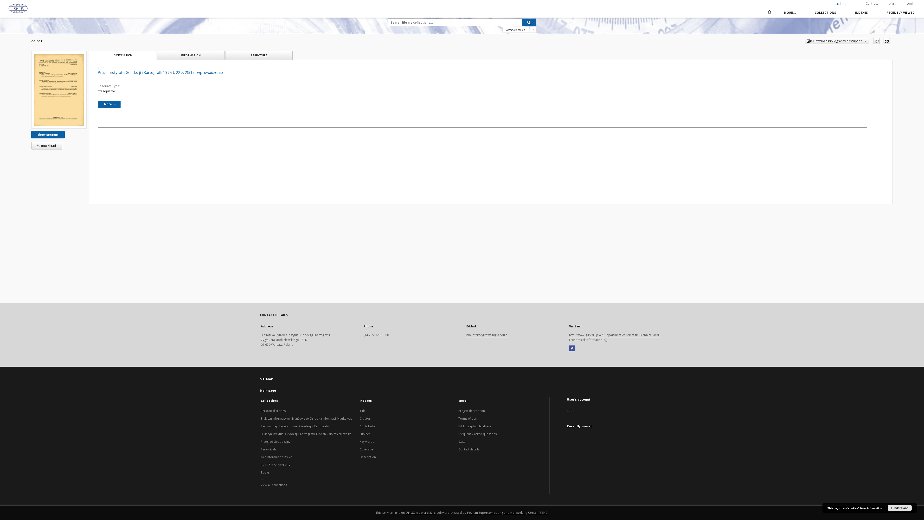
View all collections (274, 485)
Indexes (861, 13)
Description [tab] (123, 55)
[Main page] (769, 12)
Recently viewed (900, 13)
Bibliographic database (474, 426)
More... (790, 13)
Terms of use (467, 418)
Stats (461, 442)
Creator (365, 418)
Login (910, 3)
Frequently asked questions (477, 434)
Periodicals (268, 449)
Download (48, 146)
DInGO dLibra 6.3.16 (421, 513)
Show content (48, 135)
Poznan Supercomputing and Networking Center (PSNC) (507, 513)
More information (871, 508)
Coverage (366, 449)
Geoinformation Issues (277, 457)
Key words (367, 442)
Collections (825, 13)
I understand (899, 508)
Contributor (368, 426)
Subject (365, 434)
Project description (471, 411)
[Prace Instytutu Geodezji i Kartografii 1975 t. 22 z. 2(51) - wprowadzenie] (59, 90)
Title (363, 411)
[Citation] (887, 41)
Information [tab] (191, 55)
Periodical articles (273, 411)
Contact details (468, 449)
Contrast (872, 3)
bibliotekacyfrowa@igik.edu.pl (487, 335)
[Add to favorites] (876, 41)
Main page (268, 391)
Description (368, 457)
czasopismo (106, 91)
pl (844, 3)
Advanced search (515, 30)
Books (265, 472)
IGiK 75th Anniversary (275, 465)
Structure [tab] (259, 55)
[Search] (529, 22)
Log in (571, 410)
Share (892, 4)
